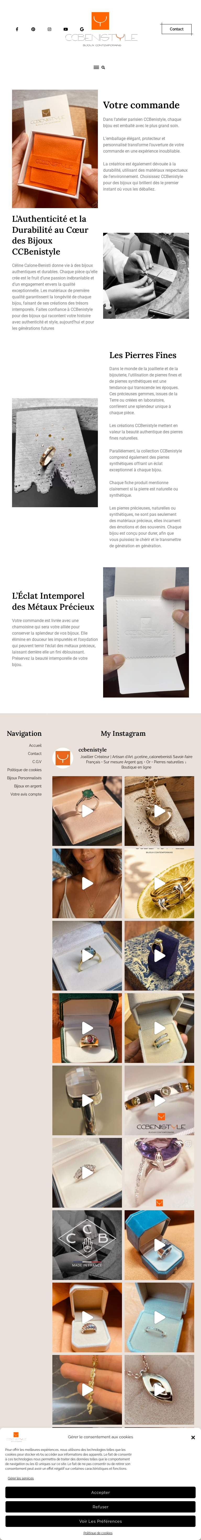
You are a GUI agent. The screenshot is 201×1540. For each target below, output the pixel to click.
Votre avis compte (26, 794)
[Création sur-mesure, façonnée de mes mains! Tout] (159, 1245)
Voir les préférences (100, 1521)
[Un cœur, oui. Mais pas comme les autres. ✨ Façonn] (159, 811)
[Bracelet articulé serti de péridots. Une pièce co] (159, 1100)
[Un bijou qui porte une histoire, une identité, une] (87, 1390)
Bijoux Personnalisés (24, 778)
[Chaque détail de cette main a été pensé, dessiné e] (87, 883)
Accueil (35, 745)
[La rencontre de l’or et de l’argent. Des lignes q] (159, 883)
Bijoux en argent (28, 786)
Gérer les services (21, 1478)
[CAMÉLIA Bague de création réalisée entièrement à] (159, 1173)
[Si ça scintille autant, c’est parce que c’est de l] (159, 1390)
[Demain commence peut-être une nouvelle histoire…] (159, 956)
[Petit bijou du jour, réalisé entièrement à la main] (159, 1317)
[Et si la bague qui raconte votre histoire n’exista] (87, 956)
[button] (193, 1437)
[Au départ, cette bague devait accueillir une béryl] (87, 1028)
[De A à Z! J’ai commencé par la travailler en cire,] (87, 1317)
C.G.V (37, 762)
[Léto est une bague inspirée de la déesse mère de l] (87, 1173)
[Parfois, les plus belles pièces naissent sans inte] (159, 1028)
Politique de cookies (98, 1533)
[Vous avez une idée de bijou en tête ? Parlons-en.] (87, 811)
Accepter (100, 1492)
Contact (176, 29)
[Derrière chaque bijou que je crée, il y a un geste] (87, 1245)
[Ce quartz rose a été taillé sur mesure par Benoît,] (87, 1100)
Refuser (101, 1507)
